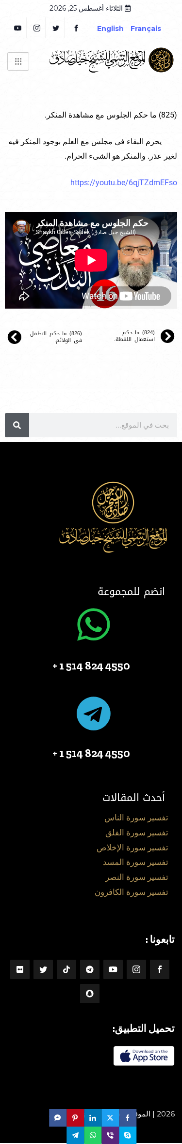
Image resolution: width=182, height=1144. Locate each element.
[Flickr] (20, 969)
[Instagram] (136, 969)
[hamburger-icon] (18, 61)
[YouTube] (18, 27)
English (110, 28)
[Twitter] (56, 27)
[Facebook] (76, 27)
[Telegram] (89, 969)
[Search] (17, 425)
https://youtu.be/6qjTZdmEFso (123, 182)
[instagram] (37, 27)
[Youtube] (113, 969)
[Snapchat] (89, 993)
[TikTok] (66, 969)
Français (153, 28)
